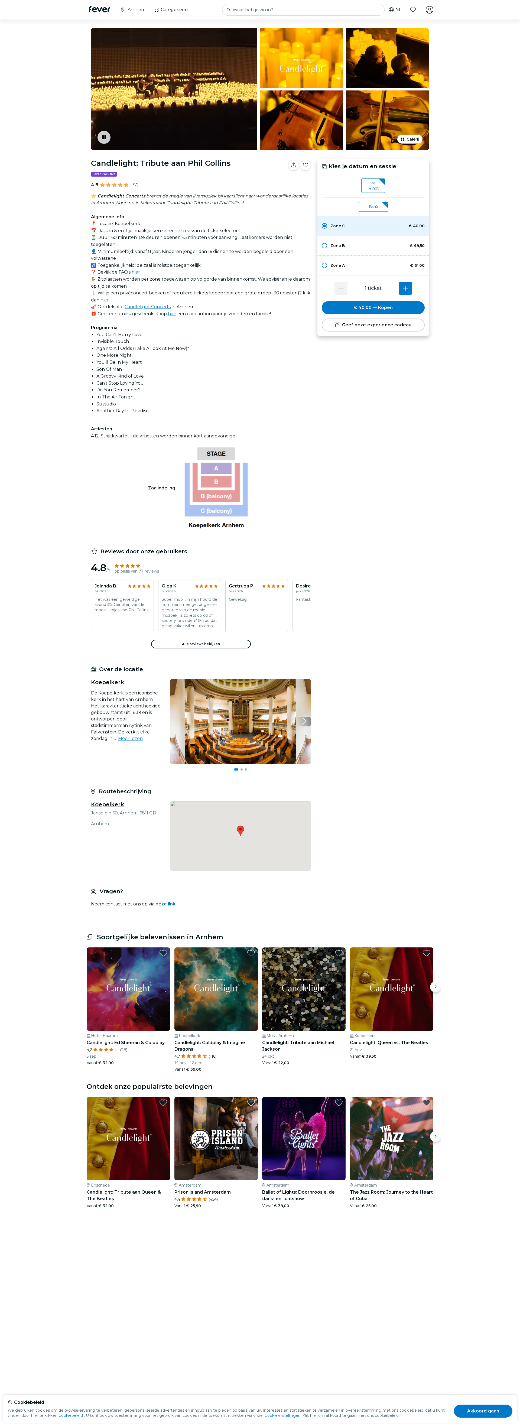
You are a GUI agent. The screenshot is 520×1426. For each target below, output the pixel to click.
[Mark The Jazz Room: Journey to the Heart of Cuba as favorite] (426, 1102)
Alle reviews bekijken (201, 644)
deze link (165, 904)
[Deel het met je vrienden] (293, 165)
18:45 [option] (373, 206)
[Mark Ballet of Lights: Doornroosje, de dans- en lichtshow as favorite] (338, 1102)
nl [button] (398, 9)
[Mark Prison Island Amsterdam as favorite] (251, 1102)
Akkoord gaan (483, 1411)
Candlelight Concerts (148, 306)
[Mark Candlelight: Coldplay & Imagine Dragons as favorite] (251, 953)
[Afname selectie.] (340, 288)
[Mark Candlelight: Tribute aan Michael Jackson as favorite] (338, 953)
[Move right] (435, 987)
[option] (373, 226)
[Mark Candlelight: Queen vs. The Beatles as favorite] (426, 953)
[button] (373, 226)
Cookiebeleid (70, 1415)
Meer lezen (130, 738)
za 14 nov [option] (373, 185)
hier (136, 272)
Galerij (413, 139)
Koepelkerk (107, 804)
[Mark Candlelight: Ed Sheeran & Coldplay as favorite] (163, 953)
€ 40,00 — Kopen (373, 307)
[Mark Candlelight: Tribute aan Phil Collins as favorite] (305, 165)
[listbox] (373, 185)
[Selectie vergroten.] (405, 288)
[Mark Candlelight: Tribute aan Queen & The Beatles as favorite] (163, 1102)
